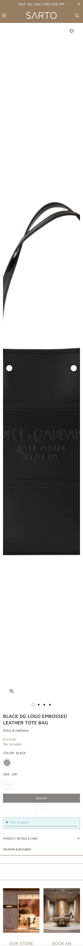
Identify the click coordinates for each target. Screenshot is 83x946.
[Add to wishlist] (71, 31)
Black (7, 763)
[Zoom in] (11, 691)
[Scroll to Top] (76, 925)
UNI (8, 784)
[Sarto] (41, 15)
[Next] (74, 368)
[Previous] (9, 368)
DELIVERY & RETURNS (17, 849)
